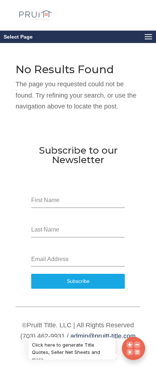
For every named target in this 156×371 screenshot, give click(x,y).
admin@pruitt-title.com (103, 336)
